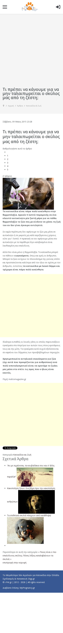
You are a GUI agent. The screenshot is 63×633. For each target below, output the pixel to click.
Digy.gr (31, 578)
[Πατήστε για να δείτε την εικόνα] (28, 193)
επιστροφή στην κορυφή (14, 562)
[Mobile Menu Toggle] (5, 7)
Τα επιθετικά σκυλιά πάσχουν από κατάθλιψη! (29, 515)
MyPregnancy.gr (27, 587)
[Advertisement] (31, 53)
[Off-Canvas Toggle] (58, 11)
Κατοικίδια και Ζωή (22, 454)
